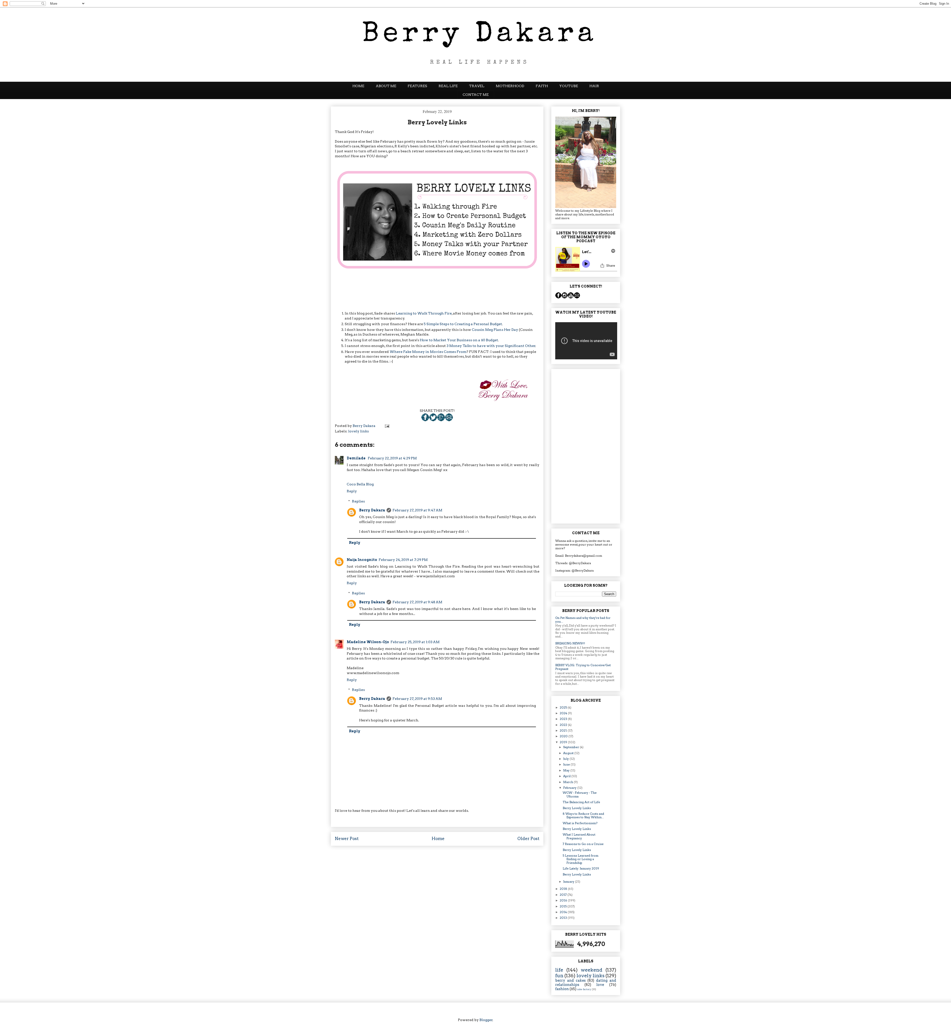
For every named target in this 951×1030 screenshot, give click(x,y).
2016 (564, 900)
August (568, 753)
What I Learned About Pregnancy (579, 836)
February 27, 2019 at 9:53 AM (417, 699)
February (570, 788)
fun (559, 975)
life (559, 970)
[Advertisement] (585, 445)
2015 (563, 906)
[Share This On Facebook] (425, 420)
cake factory (584, 989)
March (568, 782)
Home (438, 838)
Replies (358, 501)
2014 (564, 912)
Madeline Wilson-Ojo (368, 642)
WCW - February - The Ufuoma (580, 794)
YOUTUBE (568, 86)
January (569, 881)
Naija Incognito (362, 560)
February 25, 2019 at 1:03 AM (415, 642)
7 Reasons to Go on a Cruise (583, 844)
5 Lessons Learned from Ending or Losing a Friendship (580, 859)
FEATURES (417, 86)
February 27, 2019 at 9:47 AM (417, 510)
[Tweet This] (433, 420)
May (566, 770)
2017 (563, 895)
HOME (358, 86)
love (600, 984)
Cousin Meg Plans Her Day (495, 330)
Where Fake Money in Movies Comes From (428, 352)
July (566, 759)
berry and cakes (570, 980)
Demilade (356, 458)
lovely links (358, 431)
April (567, 776)
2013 (564, 918)
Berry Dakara (372, 510)
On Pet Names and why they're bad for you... (582, 619)
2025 (564, 707)
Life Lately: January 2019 (581, 868)
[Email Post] (449, 420)
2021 (564, 730)
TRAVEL (476, 86)
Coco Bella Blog (360, 484)
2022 (564, 725)
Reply (352, 491)
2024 (564, 713)
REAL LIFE (448, 86)
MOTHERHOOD (510, 86)
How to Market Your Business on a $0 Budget (459, 340)
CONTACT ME (476, 95)
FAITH (542, 86)
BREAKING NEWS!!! (570, 643)
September (571, 747)
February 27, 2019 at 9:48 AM (417, 602)
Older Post (528, 838)
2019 (564, 742)
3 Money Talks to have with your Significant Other (491, 346)
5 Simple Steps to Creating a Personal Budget (463, 324)
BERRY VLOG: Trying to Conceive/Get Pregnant (583, 666)
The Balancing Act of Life (581, 802)
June (567, 764)
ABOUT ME (386, 86)
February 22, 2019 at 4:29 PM (392, 458)
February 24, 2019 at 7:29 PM (403, 560)
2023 (564, 719)
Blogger (486, 1020)
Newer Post (347, 838)
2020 (564, 736)
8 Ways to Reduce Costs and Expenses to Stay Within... (583, 815)
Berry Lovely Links (577, 808)
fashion (562, 989)
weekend (591, 970)
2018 (564, 889)
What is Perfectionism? (580, 823)
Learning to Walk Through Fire (424, 313)
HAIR (594, 86)
